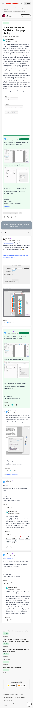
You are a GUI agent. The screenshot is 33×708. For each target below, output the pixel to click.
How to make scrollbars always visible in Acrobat (15, 631)
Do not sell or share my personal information (13, 703)
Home (5, 8)
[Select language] (21, 3)
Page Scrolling (6, 659)
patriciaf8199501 (9, 39)
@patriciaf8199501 (8, 243)
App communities (13, 8)
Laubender (9, 138)
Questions (6, 9)
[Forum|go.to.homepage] (13, 3)
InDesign (21, 8)
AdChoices (7, 705)
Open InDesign (25, 16)
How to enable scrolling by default (12, 667)
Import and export (13, 213)
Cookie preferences (8, 700)
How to (5, 213)
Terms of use (17, 697)
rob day (7, 238)
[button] (3, 4)
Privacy (23, 697)
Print (20, 213)
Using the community (8, 697)
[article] (16, 281)
